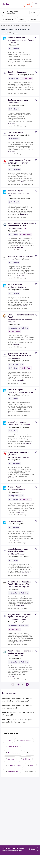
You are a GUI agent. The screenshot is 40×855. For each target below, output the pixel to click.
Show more (15, 63)
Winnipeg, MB (15, 25)
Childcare (26, 759)
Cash (31, 753)
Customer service (14, 765)
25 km (33, 13)
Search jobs (5, 25)
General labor (13, 747)
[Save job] (36, 37)
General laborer (25, 741)
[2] (27, 684)
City (9, 741)
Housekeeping (13, 771)
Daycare (11, 759)
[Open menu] (36, 4)
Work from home (14, 753)
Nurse (32, 765)
